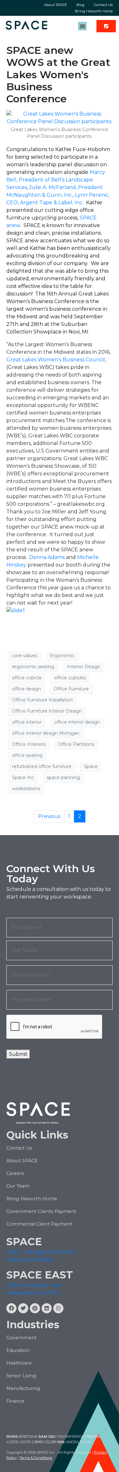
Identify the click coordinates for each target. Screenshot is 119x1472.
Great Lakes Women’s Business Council (55, 360)
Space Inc (23, 777)
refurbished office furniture (41, 766)
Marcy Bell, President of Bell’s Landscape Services (55, 179)
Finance (15, 1401)
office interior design (77, 722)
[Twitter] (23, 1308)
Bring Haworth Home (94, 11)
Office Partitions (76, 744)
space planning (63, 777)
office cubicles (70, 678)
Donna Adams (47, 557)
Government (21, 1338)
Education (18, 1350)
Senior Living (21, 1376)
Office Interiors (28, 744)
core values (24, 655)
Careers (15, 1173)
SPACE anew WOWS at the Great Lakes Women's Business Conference (58, 74)
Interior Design (83, 666)
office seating (27, 755)
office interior (27, 722)
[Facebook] (11, 1308)
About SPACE (55, 5)
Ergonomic (62, 655)
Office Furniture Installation (42, 700)
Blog (80, 5)
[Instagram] (58, 1308)
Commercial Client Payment (39, 1224)
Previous (49, 816)
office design (26, 689)
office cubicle (27, 678)
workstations (26, 788)
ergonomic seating (33, 666)
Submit (18, 1054)
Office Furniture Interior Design (47, 711)
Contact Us (103, 5)
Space (91, 766)
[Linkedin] (47, 1308)
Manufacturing (23, 1388)
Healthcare (19, 1363)
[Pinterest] (35, 1308)
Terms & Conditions (35, 1458)
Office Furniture (71, 689)
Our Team (18, 1186)
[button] (82, 26)
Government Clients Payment (41, 1211)
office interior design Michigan (45, 733)
